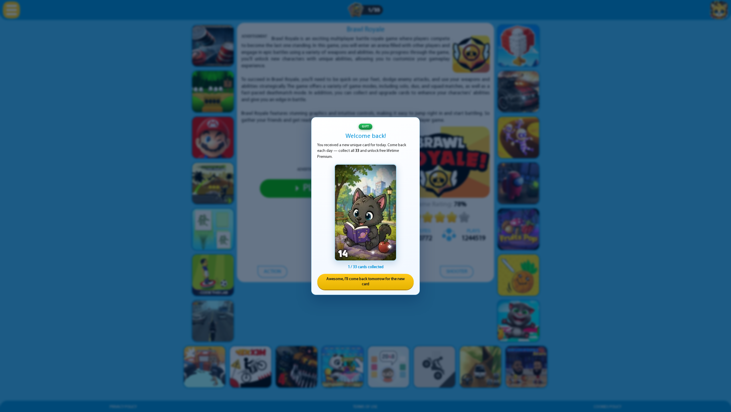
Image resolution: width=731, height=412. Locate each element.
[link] (365, 212)
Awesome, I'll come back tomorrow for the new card (365, 281)
